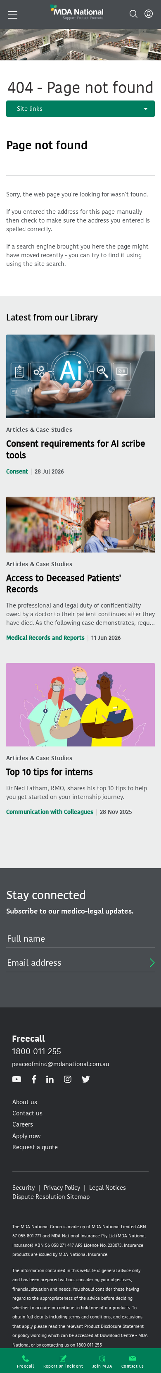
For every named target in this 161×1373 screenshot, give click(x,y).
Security (23, 1188)
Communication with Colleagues (49, 812)
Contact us (132, 1366)
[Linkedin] (50, 1079)
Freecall (25, 1366)
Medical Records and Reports (45, 638)
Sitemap (78, 1197)
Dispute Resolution (38, 1197)
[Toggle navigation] (12, 14)
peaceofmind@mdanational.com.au (60, 1064)
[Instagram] (67, 1079)
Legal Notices (107, 1188)
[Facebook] (34, 1079)
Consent (17, 472)
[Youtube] (16, 1079)
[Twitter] (86, 1079)
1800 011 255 (36, 1051)
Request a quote (35, 1147)
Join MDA (102, 1366)
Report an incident (63, 1366)
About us (24, 1102)
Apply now (26, 1136)
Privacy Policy (62, 1188)
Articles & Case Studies (39, 430)
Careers (22, 1124)
